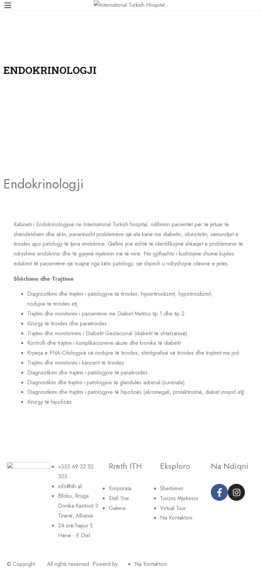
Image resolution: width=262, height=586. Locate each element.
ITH (41, 564)
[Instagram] (236, 492)
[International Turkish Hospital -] (131, 5)
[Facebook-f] (219, 492)
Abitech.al (18, 574)
